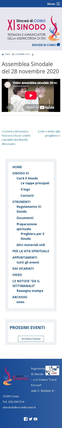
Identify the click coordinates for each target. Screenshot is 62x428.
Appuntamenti (24, 257)
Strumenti (21, 202)
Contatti (27, 195)
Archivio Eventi (31, 339)
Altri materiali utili (31, 245)
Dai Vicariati (23, 268)
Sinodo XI (20, 173)
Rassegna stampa (30, 291)
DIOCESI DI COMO (44, 45)
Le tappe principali (35, 183)
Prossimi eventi (27, 327)
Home (17, 167)
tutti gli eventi (28, 262)
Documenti (25, 218)
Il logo (25, 189)
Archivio (19, 297)
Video (7, 54)
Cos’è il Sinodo (27, 178)
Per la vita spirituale (30, 251)
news (20, 302)
